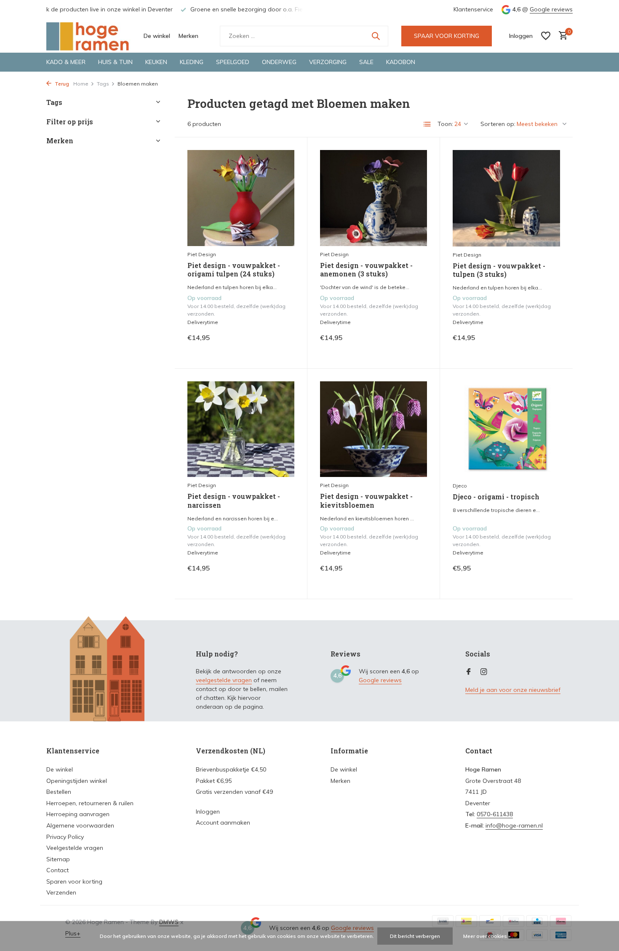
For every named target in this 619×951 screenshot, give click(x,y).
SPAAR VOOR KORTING (446, 36)
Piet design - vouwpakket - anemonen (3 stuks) (366, 270)
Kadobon (400, 62)
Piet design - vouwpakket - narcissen (233, 500)
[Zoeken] (375, 36)
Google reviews (551, 9)
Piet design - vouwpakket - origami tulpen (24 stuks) (233, 270)
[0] (561, 36)
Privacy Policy (65, 837)
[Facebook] (468, 672)
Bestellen (58, 792)
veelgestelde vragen (224, 680)
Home (80, 83)
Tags (103, 83)
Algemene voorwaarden (80, 825)
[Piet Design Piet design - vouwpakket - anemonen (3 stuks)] (373, 198)
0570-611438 (495, 814)
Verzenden (61, 892)
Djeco (460, 485)
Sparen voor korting (74, 881)
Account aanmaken (223, 822)
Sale (366, 62)
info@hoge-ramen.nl (514, 825)
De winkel (157, 36)
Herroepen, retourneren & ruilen (89, 803)
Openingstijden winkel (76, 781)
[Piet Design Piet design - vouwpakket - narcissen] (240, 429)
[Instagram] (483, 672)
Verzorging (328, 62)
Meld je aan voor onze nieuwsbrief (512, 690)
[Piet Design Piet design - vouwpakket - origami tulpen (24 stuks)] (240, 198)
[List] (427, 124)
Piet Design (201, 254)
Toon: (445, 124)
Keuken (156, 62)
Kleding (191, 62)
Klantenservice (473, 9)
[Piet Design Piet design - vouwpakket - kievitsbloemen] (373, 429)
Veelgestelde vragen (74, 848)
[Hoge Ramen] (88, 36)
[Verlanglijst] (545, 35)
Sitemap (58, 859)
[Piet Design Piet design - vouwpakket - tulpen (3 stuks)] (506, 198)
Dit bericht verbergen (415, 936)
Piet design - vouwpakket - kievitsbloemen (366, 500)
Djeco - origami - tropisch (496, 497)
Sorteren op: (497, 124)
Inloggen (208, 811)
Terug (61, 83)
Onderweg (279, 62)
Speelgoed (232, 62)
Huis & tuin (115, 62)
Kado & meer (65, 62)
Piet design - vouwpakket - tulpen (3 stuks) (499, 270)
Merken (188, 36)
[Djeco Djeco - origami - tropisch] (506, 429)
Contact (57, 870)
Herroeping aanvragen (77, 814)
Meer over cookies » (487, 936)
